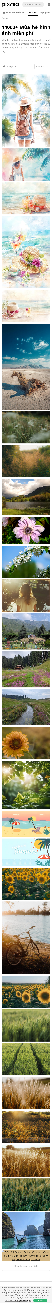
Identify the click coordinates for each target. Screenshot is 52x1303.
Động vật (45, 12)
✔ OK (40, 1300)
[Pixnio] (10, 5)
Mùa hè (33, 12)
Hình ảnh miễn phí (15, 12)
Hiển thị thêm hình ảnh (26, 1266)
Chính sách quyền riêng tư (18, 1300)
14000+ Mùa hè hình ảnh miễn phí (26, 30)
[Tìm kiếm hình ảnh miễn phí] (41, 4)
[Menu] (49, 4)
